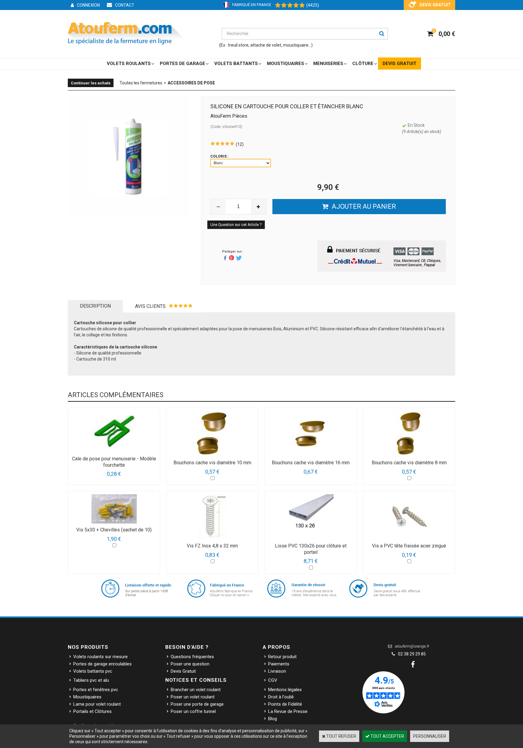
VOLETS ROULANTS (129, 63)
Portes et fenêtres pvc (95, 689)
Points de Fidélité (285, 704)
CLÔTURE (362, 63)
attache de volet (265, 45)
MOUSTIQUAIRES (285, 63)
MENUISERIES (328, 63)
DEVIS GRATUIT (399, 63)
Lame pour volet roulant (97, 704)
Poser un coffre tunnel (193, 711)
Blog (272, 718)
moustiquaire (295, 45)
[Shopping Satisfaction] (287, 5)
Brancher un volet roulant (196, 689)
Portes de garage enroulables (102, 664)
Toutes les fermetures (141, 82)
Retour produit (282, 656)
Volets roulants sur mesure (100, 656)
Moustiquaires (87, 697)
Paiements (278, 664)
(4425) (312, 5)
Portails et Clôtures (92, 711)
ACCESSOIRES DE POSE (191, 82)
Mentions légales (285, 689)
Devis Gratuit (183, 671)
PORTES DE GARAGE (182, 63)
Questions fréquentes (192, 656)
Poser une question (190, 664)
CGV (272, 680)
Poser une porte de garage (197, 704)
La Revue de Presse (288, 711)
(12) (240, 144)
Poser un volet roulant (193, 697)
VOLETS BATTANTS (236, 63)
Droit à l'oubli (281, 697)
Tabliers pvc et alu (91, 680)
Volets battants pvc (92, 671)
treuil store (238, 45)
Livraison (277, 671)
